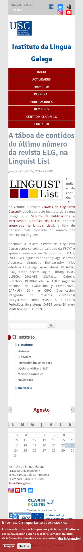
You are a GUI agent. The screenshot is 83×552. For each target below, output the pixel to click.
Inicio (41, 72)
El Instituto (25, 345)
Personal (41, 94)
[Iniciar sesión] (69, 5)
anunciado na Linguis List (31, 225)
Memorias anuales (30, 374)
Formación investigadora (35, 363)
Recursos (41, 109)
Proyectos (41, 86)
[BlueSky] (61, 5)
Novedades (25, 380)
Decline (24, 546)
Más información (69, 538)
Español (17, 10)
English (16, 4)
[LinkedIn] (52, 5)
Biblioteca (25, 357)
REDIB (31, 281)
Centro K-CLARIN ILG (41, 116)
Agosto (41, 410)
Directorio (25, 388)
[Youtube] (69, 10)
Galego (29, 4)
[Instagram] (61, 10)
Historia (23, 351)
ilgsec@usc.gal (19, 483)
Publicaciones (41, 102)
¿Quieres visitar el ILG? (33, 368)
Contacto (41, 124)
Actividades (41, 79)
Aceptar (9, 546)
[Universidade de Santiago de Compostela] (21, 29)
